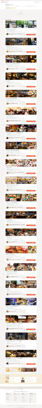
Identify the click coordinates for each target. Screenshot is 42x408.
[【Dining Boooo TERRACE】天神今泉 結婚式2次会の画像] (21, 145)
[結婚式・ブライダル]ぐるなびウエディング (9, 389)
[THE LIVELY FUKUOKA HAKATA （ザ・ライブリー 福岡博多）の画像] (21, 336)
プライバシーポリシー (14, 405)
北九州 (20, 389)
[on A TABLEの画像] (21, 284)
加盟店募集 (24, 405)
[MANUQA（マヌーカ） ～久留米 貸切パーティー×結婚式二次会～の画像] (21, 319)
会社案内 (7, 405)
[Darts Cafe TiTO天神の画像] (21, 41)
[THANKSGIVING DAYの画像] (21, 163)
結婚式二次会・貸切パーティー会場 (15, 389)
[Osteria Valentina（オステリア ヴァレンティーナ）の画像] (21, 232)
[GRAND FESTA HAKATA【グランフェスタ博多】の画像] (21, 180)
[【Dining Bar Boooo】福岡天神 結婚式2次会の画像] (21, 93)
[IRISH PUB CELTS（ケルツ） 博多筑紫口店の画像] (21, 267)
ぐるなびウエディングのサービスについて (29, 405)
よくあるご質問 (34, 405)
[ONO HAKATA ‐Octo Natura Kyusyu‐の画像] (21, 24)
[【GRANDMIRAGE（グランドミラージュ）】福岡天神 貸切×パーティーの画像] (21, 128)
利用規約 (9, 405)
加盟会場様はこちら (21, 405)
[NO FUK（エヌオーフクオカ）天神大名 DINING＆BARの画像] (21, 59)
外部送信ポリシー (18, 405)
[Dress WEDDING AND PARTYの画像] (21, 111)
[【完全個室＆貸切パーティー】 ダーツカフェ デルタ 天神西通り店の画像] (21, 353)
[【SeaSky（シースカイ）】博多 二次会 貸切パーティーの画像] (21, 301)
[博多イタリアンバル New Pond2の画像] (21, 249)
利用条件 (11, 405)
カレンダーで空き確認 (31, 34)
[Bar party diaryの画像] (21, 76)
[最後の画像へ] (35, 24)
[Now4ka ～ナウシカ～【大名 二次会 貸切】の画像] (21, 197)
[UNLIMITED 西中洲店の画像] (21, 215)
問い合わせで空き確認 (31, 277)
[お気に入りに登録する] (35, 29)
